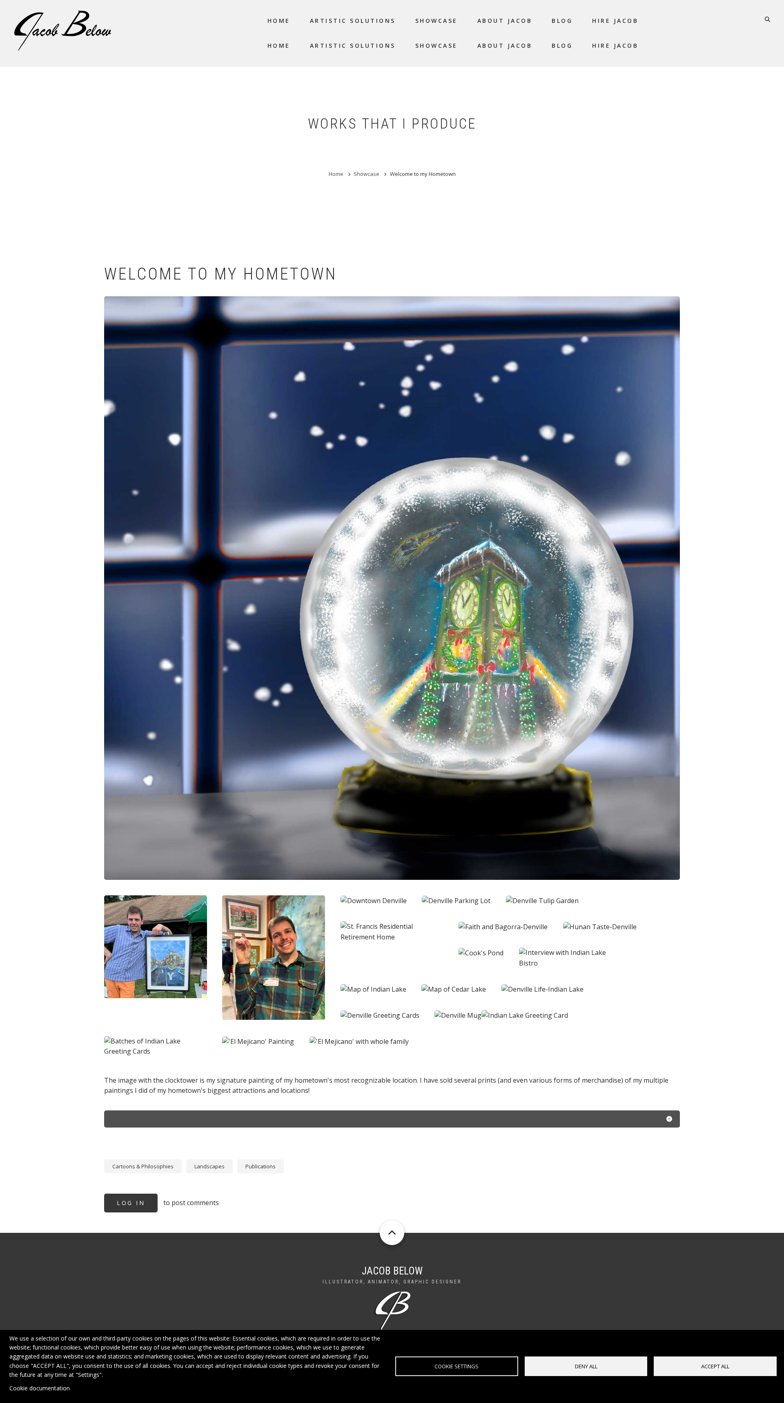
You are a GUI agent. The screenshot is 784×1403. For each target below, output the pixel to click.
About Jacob (504, 45)
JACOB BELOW (392, 1271)
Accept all (715, 1366)
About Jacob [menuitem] (504, 20)
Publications (260, 1166)
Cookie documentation (39, 1388)
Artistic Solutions (353, 45)
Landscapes (209, 1166)
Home (278, 45)
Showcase (436, 45)
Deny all (586, 1366)
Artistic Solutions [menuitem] (353, 20)
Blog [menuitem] (562, 20)
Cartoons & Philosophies (143, 1166)
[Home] (62, 29)
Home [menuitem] (278, 20)
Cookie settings (456, 1366)
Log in (131, 1203)
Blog (562, 45)
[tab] (392, 1120)
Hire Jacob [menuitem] (615, 20)
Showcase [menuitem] (436, 20)
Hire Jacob (615, 45)
